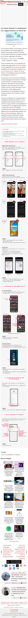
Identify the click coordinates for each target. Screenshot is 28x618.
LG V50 (11, 71)
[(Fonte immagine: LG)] (14, 287)
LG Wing (6, 71)
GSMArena (11, 454)
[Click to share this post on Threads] (9, 565)
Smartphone (9, 60)
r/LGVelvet (7, 113)
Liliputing (17, 454)
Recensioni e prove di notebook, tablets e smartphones (12, 602)
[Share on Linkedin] (14, 568)
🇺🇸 (21, 58)
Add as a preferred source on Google (15, 561)
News (20, 4)
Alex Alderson (15, 575)
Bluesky (24, 583)
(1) (3, 454)
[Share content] (3, 566)
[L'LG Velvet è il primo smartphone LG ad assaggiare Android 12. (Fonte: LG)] (14, 37)
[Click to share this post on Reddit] (21, 565)
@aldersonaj (17, 583)
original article (21, 573)
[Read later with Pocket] (24, 565)
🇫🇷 (23, 58)
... (26, 4)
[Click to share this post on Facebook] (6, 565)
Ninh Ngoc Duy (21, 588)
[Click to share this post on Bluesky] (13, 565)
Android (3, 60)
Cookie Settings (14, 610)
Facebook (24, 598)
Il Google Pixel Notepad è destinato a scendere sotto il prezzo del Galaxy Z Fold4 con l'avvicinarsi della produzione (20, 552)
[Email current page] (17, 568)
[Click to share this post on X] (17, 565)
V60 (7, 73)
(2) (5, 454)
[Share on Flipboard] (10, 568)
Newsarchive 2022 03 (5, 603)
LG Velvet (18, 65)
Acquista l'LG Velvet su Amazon (9, 124)
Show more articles (14, 541)
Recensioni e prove (12, 4)
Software (15, 60)
